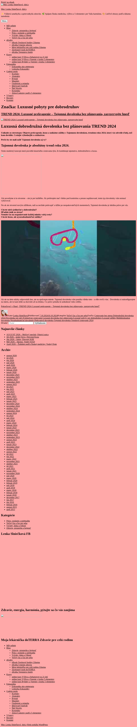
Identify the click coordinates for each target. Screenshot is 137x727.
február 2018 (11, 493)
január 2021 (11, 471)
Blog (8, 28)
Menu (4, 21)
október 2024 (12, 408)
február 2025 (11, 399)
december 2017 (12, 497)
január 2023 (11, 444)
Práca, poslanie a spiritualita (23, 33)
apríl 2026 (10, 365)
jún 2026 (10, 360)
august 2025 (11, 384)
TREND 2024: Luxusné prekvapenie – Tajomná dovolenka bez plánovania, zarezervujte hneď (65, 114)
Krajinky (15, 74)
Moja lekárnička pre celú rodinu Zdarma (29, 47)
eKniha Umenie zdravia (22, 45)
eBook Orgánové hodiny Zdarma (26, 42)
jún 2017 (10, 500)
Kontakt (9, 100)
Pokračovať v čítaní (50, 306)
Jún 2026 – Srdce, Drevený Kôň (20, 339)
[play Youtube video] (68, 258)
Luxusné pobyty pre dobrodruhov (87, 318)
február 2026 (11, 370)
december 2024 (12, 404)
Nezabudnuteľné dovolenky (22, 320)
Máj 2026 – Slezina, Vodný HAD (20, 342)
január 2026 (11, 372)
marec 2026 (11, 367)
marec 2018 (11, 490)
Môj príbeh (11, 26)
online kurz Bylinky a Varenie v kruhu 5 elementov (33, 62)
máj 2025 (10, 391)
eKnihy (9, 40)
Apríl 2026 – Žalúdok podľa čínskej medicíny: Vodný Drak (31, 344)
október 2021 (12, 464)
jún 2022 (10, 456)
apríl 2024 (10, 420)
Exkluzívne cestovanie (32, 318)
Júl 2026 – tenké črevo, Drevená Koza (22, 337)
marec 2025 (11, 396)
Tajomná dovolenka (62, 320)
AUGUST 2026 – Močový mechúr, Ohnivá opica (27, 334)
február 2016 (11, 505)
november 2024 (13, 406)
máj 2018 (10, 485)
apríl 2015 (10, 509)
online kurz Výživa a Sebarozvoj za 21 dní (30, 57)
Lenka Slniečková (20, 315)
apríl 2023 (10, 442)
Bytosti (15, 79)
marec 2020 (11, 478)
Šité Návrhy (17, 88)
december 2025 (12, 375)
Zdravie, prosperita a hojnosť (24, 30)
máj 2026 (10, 363)
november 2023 (13, 432)
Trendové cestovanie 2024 (82, 320)
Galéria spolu (12, 71)
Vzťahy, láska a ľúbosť (21, 35)
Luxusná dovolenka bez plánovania (58, 318)
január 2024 (11, 428)
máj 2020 (10, 476)
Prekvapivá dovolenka (44, 320)
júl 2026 (9, 358)
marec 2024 (11, 423)
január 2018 (11, 495)
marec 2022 (11, 459)
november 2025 (13, 377)
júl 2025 (9, 387)
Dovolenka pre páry (14, 318)
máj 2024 (10, 418)
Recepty (9, 98)
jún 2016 (10, 502)
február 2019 (11, 483)
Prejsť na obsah (7, 2)
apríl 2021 (10, 468)
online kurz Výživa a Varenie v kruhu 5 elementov (33, 59)
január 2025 (11, 401)
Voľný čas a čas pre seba (22, 38)
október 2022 (12, 449)
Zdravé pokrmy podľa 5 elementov (26, 93)
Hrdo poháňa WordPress (37, 725)
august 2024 (11, 413)
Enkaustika (11, 64)
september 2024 (13, 411)
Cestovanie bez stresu (103, 315)
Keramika (16, 91)
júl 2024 (9, 416)
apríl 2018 (10, 488)
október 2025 (12, 379)
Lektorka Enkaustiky (20, 69)
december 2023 (12, 430)
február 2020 (11, 480)
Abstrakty (16, 76)
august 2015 (11, 507)
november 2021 (13, 461)
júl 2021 (9, 466)
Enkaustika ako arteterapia (23, 66)
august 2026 (11, 355)
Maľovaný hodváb (20, 86)
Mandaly (15, 81)
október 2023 (12, 435)
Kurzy (9, 54)
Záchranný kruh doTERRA (23, 50)
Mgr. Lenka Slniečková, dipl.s (13, 9)
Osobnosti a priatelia (20, 83)
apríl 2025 (10, 394)
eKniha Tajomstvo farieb (22, 52)
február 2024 (11, 425)
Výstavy (10, 95)
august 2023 (11, 440)
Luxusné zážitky (109, 318)
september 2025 (13, 382)
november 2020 (13, 473)
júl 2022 (9, 454)
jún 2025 (10, 389)
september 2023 (13, 437)
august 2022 (11, 452)
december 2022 (12, 447)
